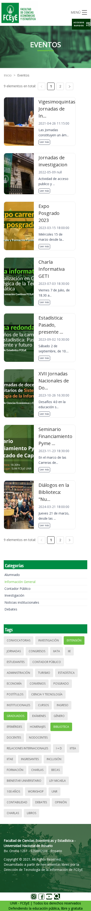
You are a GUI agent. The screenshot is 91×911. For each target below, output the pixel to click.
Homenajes (38, 727)
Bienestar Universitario (24, 781)
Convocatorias (18, 640)
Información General (19, 581)
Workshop (36, 791)
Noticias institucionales (21, 602)
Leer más (44, 142)
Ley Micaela (57, 781)
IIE (69, 651)
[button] (81, 24)
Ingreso (62, 705)
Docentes (14, 737)
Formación (15, 770)
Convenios (38, 684)
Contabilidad (17, 802)
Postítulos (15, 694)
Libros (31, 813)
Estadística (66, 673)
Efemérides (14, 727)
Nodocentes (38, 737)
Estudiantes (15, 662)
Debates (10, 609)
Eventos (23, 75)
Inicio (8, 75)
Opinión (61, 802)
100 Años (13, 791)
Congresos (37, 651)
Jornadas (14, 651)
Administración (18, 673)
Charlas (37, 770)
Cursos (43, 705)
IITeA (73, 748)
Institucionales (18, 705)
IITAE (10, 759)
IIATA (56, 651)
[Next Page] (69, 86)
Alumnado (12, 574)
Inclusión (54, 759)
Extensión (74, 640)
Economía (14, 684)
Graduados (15, 716)
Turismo (44, 673)
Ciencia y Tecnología (47, 694)
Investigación (14, 595)
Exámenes (39, 716)
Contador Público (17, 588)
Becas (55, 770)
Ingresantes (30, 759)
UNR (54, 791)
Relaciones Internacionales (27, 748)
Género (59, 716)
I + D (59, 748)
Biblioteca (61, 727)
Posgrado (61, 684)
